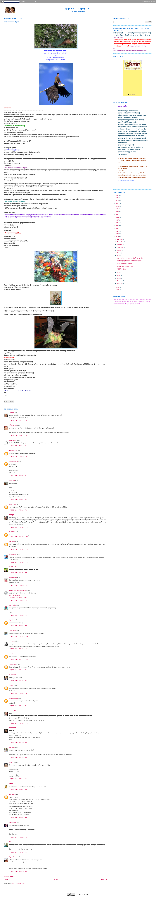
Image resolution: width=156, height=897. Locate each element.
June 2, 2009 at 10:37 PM (18, 549)
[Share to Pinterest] (13, 401)
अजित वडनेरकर (13, 425)
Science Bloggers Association (17, 590)
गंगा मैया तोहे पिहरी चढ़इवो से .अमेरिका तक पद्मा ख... (129, 261)
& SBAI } (24, 597)
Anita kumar (12, 664)
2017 (117, 214)
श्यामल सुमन (12, 480)
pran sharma (12, 794)
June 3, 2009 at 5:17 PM (18, 706)
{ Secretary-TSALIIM (15, 597)
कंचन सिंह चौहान (13, 577)
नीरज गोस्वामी (12, 728)
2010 (117, 234)
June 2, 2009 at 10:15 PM (18, 527)
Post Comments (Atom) (18, 883)
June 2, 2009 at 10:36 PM (18, 537)
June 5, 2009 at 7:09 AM (18, 852)
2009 (117, 237)
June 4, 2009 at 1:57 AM (18, 757)
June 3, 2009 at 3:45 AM (18, 572)
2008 (117, 287)
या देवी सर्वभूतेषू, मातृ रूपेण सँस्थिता (125, 266)
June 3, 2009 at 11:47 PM (18, 723)
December (120, 239)
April (119, 275)
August (119, 250)
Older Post (104, 879)
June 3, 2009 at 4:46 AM (18, 585)
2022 (117, 201)
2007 (117, 290)
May (118, 272)
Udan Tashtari (13, 630)
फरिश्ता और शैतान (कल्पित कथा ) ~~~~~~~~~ (128, 264)
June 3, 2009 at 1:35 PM (18, 680)
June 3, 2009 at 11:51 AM (18, 649)
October (119, 245)
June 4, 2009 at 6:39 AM (18, 818)
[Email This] (5, 401)
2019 (117, 209)
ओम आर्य (11, 784)
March (119, 278)
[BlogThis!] (7, 401)
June (118, 256)
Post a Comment (8, 876)
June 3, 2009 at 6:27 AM (18, 600)
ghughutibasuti (13, 698)
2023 (117, 198)
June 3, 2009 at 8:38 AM (18, 626)
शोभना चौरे (11, 685)
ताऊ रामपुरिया (12, 605)
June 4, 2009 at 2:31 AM (18, 779)
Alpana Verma (13, 857)
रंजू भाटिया (11, 620)
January (119, 284)
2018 (117, 212)
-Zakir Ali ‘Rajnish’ (14, 595)
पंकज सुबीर (11, 515)
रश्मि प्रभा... (12, 641)
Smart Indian (12, 440)
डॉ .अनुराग (11, 762)
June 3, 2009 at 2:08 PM (18, 693)
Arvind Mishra (13, 451)
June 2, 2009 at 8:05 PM (18, 456)
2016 (117, 217)
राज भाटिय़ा (11, 412)
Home (56, 879)
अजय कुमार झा (12, 554)
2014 (117, 223)
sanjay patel (12, 711)
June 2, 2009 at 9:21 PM (18, 499)
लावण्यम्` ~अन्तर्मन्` (78, 8)
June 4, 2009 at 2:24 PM (18, 837)
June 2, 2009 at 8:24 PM (18, 476)
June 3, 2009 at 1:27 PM (18, 670)
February (120, 281)
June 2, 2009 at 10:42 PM (18, 562)
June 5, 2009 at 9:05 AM (18, 871)
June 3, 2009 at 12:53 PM (18, 659)
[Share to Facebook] (11, 401)
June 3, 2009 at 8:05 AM (18, 615)
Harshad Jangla (13, 461)
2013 (117, 225)
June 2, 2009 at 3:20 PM (18, 420)
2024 (117, 195)
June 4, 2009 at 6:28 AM (18, 789)
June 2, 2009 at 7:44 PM (18, 446)
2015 (117, 220)
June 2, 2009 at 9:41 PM (18, 510)
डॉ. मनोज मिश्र (12, 675)
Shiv (10, 842)
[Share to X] (9, 401)
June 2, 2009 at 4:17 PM (18, 435)
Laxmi (11, 654)
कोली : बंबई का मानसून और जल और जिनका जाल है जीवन (131, 258)
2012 (117, 228)
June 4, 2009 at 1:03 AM (18, 742)
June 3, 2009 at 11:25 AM (18, 636)
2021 (117, 203)
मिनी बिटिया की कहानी (122, 269)
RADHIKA (12, 532)
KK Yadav (12, 747)
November (120, 242)
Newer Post (7, 879)
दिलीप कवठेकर (12, 822)
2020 (117, 206)
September (120, 247)
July (118, 253)
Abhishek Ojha (13, 567)
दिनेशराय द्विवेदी (12, 504)
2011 (117, 231)
